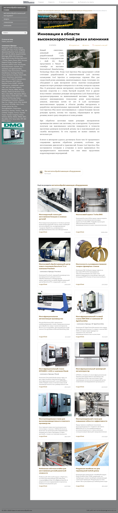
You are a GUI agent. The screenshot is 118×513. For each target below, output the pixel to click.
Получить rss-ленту (86, 2)
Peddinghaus (6, 100)
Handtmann (6, 73)
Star (15, 106)
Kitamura (9, 81)
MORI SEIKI (15, 96)
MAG (14, 87)
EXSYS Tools (13, 64)
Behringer (5, 56)
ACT (3, 54)
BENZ (11, 56)
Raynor (21, 100)
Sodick (4, 106)
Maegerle (5, 48)
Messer (21, 90)
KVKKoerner (6, 85)
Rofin (15, 102)
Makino (18, 87)
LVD (10, 87)
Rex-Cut (5, 102)
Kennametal (21, 79)
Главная (41, 2)
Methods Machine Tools (16, 92)
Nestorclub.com (111, 510)
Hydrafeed (18, 77)
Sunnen (12, 110)
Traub (4, 115)
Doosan (24, 60)
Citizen (15, 48)
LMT (8, 50)
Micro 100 (5, 94)
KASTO (14, 79)
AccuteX (22, 52)
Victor (21, 115)
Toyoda (22, 112)
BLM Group (10, 58)
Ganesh (16, 66)
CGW (10, 48)
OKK (25, 96)
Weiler (15, 117)
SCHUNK (12, 104)
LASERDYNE (15, 85)
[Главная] (28, 2)
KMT (14, 81)
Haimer (23, 71)
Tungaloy (21, 50)
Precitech (14, 100)
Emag (9, 62)
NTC (21, 96)
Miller (11, 94)
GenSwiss (5, 69)
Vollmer (4, 117)
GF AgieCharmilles (15, 69)
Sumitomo (5, 110)
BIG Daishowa (18, 56)
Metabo (4, 92)
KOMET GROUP (17, 83)
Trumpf (9, 115)
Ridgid (10, 102)
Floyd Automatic (7, 66)
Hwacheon (10, 77)
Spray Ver (10, 106)
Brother (17, 58)
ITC (9, 79)
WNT (24, 117)
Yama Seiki (16, 119)
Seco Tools (14, 50)
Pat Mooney (11, 98)
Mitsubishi (17, 94)
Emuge (14, 62)
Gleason (4, 71)
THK (22, 110)
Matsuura (5, 90)
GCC (21, 66)
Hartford (9, 75)
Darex (15, 60)
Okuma (4, 98)
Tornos (16, 112)
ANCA (13, 54)
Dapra (21, 48)
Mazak (11, 90)
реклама (10, 41)
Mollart (8, 96)
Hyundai (5, 79)
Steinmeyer (17, 108)
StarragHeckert (7, 108)
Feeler (4, 41)
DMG (19, 60)
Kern (3, 81)
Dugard (4, 62)
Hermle (15, 75)
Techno (18, 110)
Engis (19, 62)
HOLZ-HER (22, 75)
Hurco (4, 77)
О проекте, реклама (66, 2)
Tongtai (10, 112)
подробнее (43, 232)
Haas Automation (14, 71)
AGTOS (7, 54)
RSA (19, 102)
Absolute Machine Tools (10, 52)
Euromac (5, 64)
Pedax (18, 98)
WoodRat (5, 119)
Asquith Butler (20, 54)
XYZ (10, 119)
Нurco (9, 121)
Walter (10, 117)
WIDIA (20, 117)
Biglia (4, 58)
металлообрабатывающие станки (54, 10)
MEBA (16, 90)
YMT (21, 119)
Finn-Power (21, 64)
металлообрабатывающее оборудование (79, 10)
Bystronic (23, 58)
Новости (51, 2)
